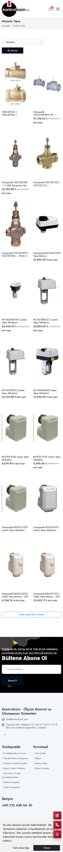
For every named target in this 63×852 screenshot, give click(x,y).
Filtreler (14, 50)
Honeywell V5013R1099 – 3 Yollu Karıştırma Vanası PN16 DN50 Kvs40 (16, 184)
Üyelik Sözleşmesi (11, 787)
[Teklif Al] (57, 815)
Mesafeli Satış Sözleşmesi (15, 758)
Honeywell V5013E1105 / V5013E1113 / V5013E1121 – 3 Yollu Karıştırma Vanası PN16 (46, 184)
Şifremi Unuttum (42, 768)
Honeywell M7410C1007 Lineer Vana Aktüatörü (15, 529)
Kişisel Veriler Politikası (14, 768)
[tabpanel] (31, 334)
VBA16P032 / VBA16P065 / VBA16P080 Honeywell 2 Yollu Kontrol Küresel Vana (15, 113)
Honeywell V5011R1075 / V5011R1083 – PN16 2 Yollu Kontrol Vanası (15, 254)
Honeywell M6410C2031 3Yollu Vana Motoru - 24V (46, 595)
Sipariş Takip (41, 763)
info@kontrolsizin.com (17, 719)
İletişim (38, 758)
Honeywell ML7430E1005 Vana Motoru (47, 254)
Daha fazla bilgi (21, 848)
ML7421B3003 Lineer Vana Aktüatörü (13, 392)
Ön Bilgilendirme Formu (14, 753)
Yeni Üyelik (40, 753)
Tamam (46, 848)
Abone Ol (12, 680)
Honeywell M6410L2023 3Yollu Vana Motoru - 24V (15, 595)
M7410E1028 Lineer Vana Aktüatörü (15, 458)
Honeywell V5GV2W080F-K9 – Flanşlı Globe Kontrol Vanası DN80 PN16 (44, 113)
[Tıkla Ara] (57, 825)
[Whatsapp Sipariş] (57, 834)
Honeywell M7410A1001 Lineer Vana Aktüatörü (46, 529)
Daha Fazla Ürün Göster (31, 614)
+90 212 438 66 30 (17, 805)
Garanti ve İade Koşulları (15, 763)
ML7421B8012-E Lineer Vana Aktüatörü (45, 321)
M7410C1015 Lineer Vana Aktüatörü (46, 458)
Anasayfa (6, 25)
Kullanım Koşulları (11, 782)
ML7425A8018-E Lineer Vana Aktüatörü (14, 321)
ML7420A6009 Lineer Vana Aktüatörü (45, 392)
